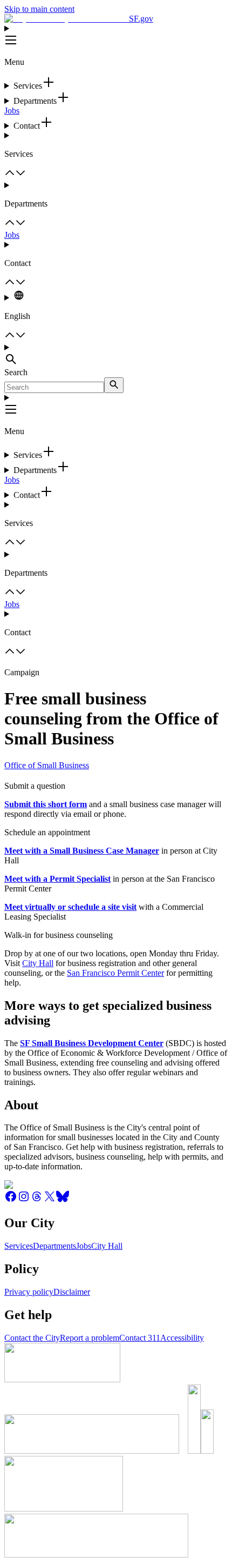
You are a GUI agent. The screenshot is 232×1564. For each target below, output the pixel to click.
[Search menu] (116, 355)
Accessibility (182, 1337)
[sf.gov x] (49, 1199)
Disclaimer (71, 1291)
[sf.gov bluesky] (62, 1199)
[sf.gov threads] (36, 1199)
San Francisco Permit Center (115, 972)
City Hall (37, 963)
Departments (54, 1245)
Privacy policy (28, 1291)
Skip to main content (39, 9)
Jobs (11, 110)
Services (18, 1245)
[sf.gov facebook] (10, 1199)
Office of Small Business (46, 765)
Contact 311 (139, 1337)
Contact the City (32, 1337)
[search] (114, 385)
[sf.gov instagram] (23, 1199)
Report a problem (89, 1337)
